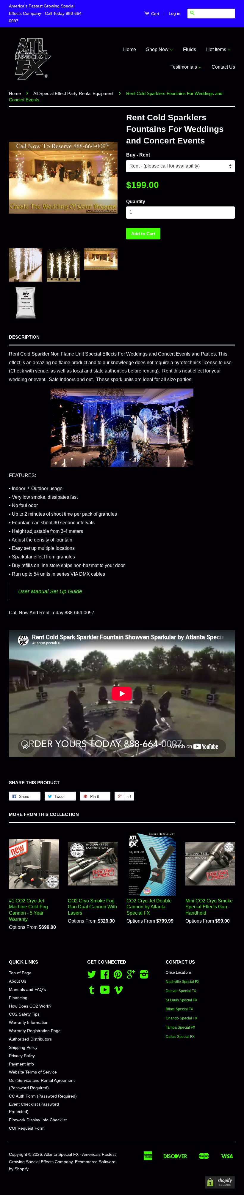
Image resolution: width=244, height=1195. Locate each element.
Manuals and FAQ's (27, 989)
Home (129, 49)
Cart (154, 13)
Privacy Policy (22, 1056)
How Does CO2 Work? (30, 1006)
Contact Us (223, 67)
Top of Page (20, 973)
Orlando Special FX (181, 1018)
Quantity (135, 201)
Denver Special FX (181, 991)
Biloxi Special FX (179, 1009)
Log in (174, 13)
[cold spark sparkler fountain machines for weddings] (122, 428)
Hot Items (216, 49)
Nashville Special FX (182, 982)
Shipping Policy (23, 1047)
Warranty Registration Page (35, 1031)
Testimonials (184, 67)
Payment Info (21, 1064)
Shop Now (158, 49)
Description (24, 337)
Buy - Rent (138, 154)
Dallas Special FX (180, 1036)
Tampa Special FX (180, 1027)
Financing (18, 998)
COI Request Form (27, 1128)
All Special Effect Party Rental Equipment (73, 93)
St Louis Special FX (181, 1000)
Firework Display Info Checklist (38, 1120)
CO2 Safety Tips (24, 1014)
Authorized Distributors (30, 1039)
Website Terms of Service (33, 1072)
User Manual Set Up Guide (50, 591)
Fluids (189, 49)
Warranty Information (29, 1022)
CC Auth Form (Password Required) (43, 1096)
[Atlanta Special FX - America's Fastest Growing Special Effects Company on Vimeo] (118, 992)
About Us (17, 981)
